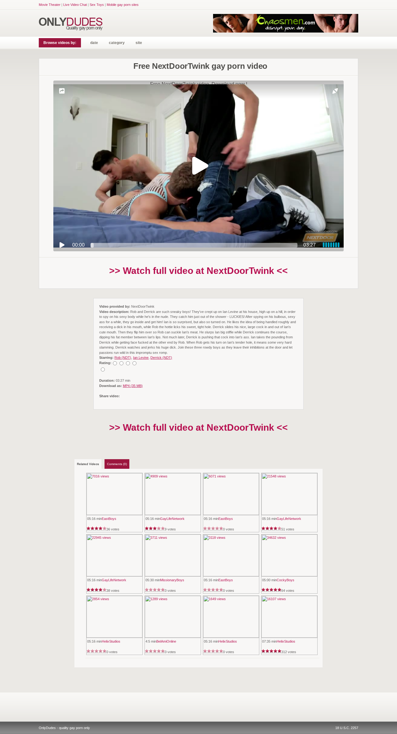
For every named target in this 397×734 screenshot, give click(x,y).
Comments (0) (117, 464)
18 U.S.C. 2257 (346, 728)
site (139, 43)
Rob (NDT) (122, 357)
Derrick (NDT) (161, 357)
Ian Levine (141, 357)
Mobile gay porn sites (123, 5)
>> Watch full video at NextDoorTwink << (198, 271)
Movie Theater (49, 5)
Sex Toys (97, 5)
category (117, 43)
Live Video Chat (75, 5)
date (94, 43)
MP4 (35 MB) (133, 386)
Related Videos (88, 464)
